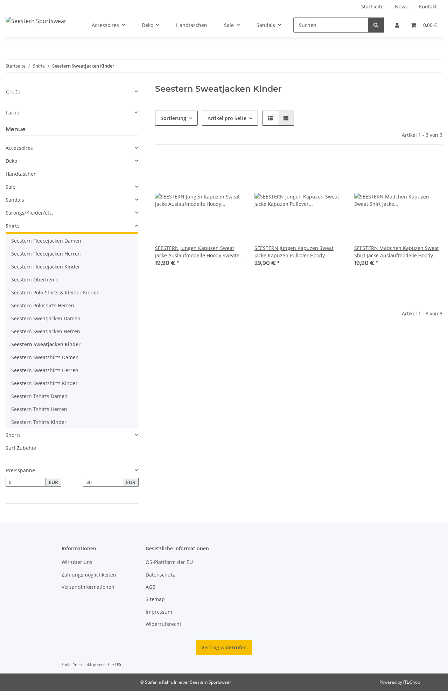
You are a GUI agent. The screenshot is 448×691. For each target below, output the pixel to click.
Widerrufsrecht (163, 624)
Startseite (372, 6)
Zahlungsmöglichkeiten (89, 574)
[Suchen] (376, 25)
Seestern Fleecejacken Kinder (45, 266)
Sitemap (155, 599)
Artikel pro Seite (227, 118)
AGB (150, 587)
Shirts (13, 225)
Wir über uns (77, 562)
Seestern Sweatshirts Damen (45, 357)
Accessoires (19, 148)
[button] (397, 25)
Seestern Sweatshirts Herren (44, 370)
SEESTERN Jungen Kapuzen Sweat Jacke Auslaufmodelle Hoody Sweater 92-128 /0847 (198, 252)
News (401, 6)
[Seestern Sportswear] (36, 21)
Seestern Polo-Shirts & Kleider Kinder (55, 292)
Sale (10, 186)
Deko (11, 161)
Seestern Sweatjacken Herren (45, 331)
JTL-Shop (411, 682)
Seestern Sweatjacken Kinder (45, 344)
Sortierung (173, 118)
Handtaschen (21, 173)
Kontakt (428, 6)
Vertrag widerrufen (224, 647)
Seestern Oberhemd (35, 279)
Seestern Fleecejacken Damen (46, 240)
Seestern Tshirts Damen (39, 396)
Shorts (13, 435)
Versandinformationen (88, 587)
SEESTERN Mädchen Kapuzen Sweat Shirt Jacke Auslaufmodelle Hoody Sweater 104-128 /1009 (396, 252)
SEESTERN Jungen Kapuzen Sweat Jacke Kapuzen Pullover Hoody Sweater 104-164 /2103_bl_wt (294, 252)
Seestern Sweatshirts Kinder (44, 383)
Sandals (15, 199)
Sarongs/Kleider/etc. (29, 212)
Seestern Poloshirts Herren (42, 305)
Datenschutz (160, 574)
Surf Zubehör (21, 448)
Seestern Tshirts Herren (39, 409)
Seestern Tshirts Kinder (38, 422)
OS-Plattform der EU (169, 562)
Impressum (159, 611)
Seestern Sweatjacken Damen (45, 318)
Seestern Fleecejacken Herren (46, 253)
